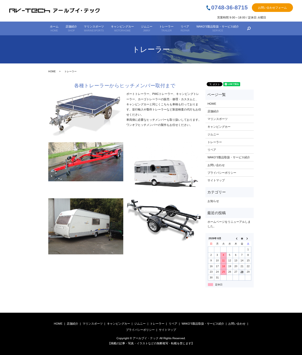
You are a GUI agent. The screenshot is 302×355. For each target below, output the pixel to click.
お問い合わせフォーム (272, 7)
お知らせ (213, 201)
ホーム (54, 28)
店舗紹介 (71, 28)
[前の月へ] (236, 238)
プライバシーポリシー (221, 172)
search (249, 28)
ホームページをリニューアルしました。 (229, 224)
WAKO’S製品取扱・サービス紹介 (217, 28)
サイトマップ (216, 180)
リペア (185, 28)
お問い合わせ (216, 165)
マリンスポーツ (94, 28)
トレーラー (166, 28)
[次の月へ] (248, 238)
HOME (52, 71)
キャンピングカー (122, 28)
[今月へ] (242, 238)
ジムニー (146, 28)
